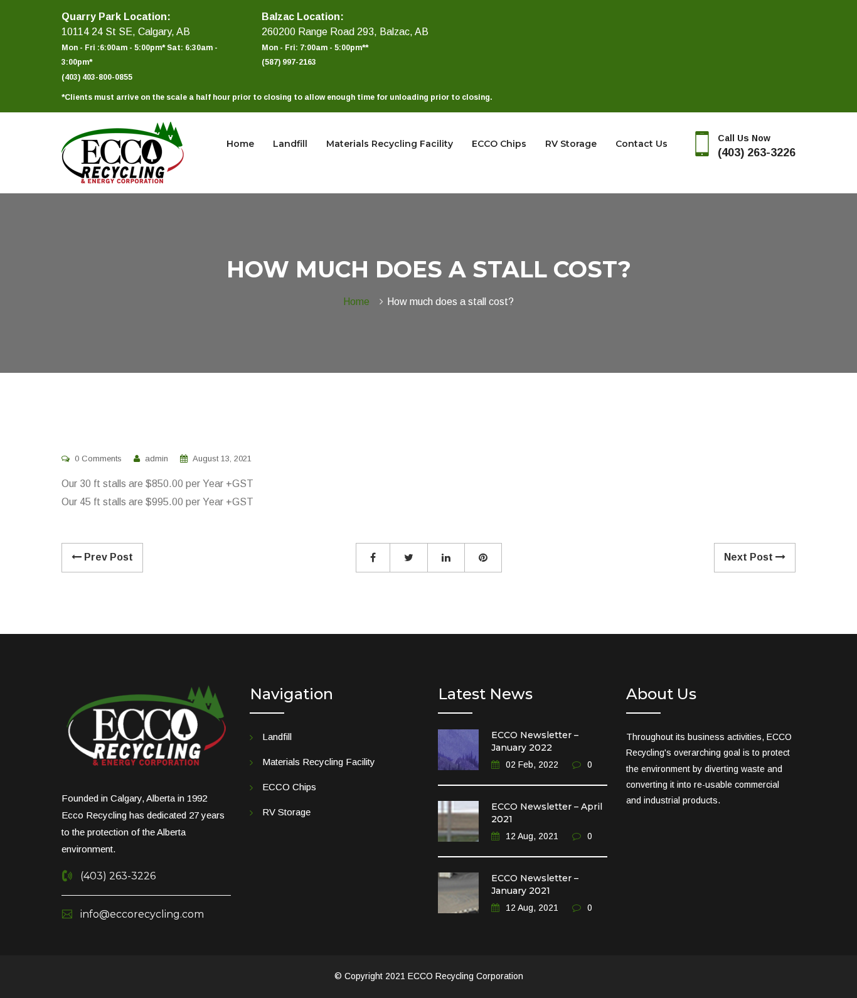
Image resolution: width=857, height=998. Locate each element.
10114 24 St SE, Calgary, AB (125, 31)
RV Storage (571, 143)
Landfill (290, 143)
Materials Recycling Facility (389, 143)
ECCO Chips (499, 143)
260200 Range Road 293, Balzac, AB (345, 31)
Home (240, 143)
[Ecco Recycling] (122, 152)
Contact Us (641, 143)
